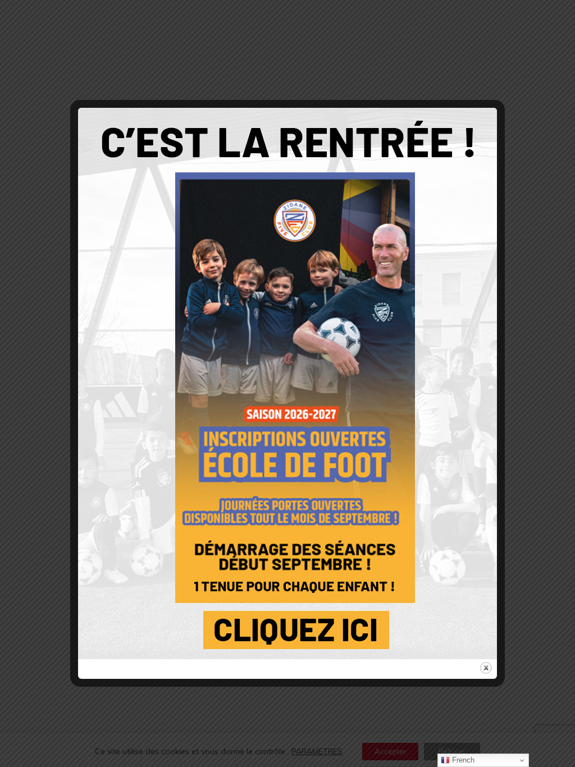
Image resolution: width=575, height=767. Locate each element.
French (462, 760)
